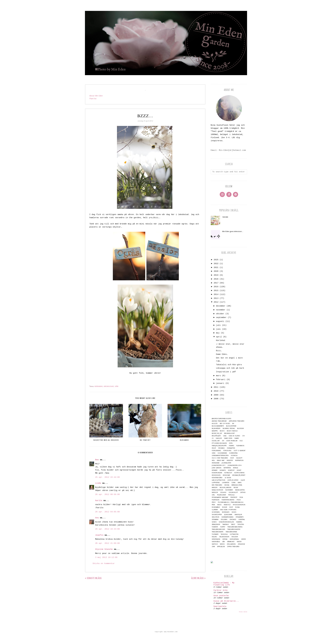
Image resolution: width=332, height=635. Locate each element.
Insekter (230, 460)
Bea (97, 460)
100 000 (225, 217)
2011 (216, 387)
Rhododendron (239, 504)
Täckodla (224, 534)
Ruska (237, 507)
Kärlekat (220, 340)
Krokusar (109, 386)
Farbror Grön (220, 590)
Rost (231, 507)
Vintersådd (216, 541)
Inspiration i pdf (226, 372)
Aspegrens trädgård (236, 421)
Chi (243, 436)
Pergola (231, 495)
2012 (216, 302)
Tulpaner (215, 534)
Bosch (222, 431)
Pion (241, 497)
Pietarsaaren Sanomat (220, 497)
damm (236, 438)
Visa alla (243, 612)
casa (224, 436)
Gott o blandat (239, 450)
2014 (216, 294)
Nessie (236, 487)
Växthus (215, 544)
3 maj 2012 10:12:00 (106, 557)
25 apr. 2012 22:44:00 (107, 477)
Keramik (99, 386)
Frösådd (221, 448)
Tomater (215, 527)
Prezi (214, 502)
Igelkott (239, 458)
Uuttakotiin (234, 534)
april (219, 337)
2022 (216, 264)
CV (212, 438)
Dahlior (219, 438)
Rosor (224, 507)
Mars (239, 482)
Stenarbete (240, 517)
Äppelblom (221, 546)
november (220, 310)
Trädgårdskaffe (217, 532)
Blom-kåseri (216, 428)
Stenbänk (215, 519)
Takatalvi (225, 524)
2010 (216, 391)
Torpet (222, 527)
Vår (116, 386)
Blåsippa (214, 431)
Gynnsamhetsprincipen (220, 455)
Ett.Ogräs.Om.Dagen (219, 443)
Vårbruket (230, 541)
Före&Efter (231, 448)
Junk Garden (216, 468)
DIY (223, 440)
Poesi (239, 500)
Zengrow (241, 544)
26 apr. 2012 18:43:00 (107, 529)
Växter (239, 541)
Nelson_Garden (225, 487)
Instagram (215, 463)
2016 (216, 287)
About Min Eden (96, 95)
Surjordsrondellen (226, 522)
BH (233, 423)
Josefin (99, 535)
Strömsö (233, 519)
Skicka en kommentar (104, 563)
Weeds (222, 544)
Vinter (243, 539)
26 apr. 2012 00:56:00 (107, 494)
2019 (216, 275)
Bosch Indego (232, 431)
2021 (216, 267)
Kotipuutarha (239, 472)
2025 (216, 260)
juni (218, 329)
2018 (216, 279)
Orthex (242, 492)
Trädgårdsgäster (233, 529)
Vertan (224, 539)
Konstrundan (217, 472)
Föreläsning (216, 450)
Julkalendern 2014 (234, 465)
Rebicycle (227, 504)
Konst (239, 470)
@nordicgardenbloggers (221, 418)
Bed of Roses (225, 423)
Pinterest (233, 497)
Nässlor (215, 492)
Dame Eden (228, 438)
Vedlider (234, 536)
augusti (220, 321)
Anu (97, 518)
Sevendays (225, 512)
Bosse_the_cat (217, 433)
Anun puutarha (221, 596)
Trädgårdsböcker (218, 529)
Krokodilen (216, 475)
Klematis (223, 470)
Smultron (215, 517)
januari (220, 383)
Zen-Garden (231, 544)
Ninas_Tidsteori (217, 490)
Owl (213, 495)
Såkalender (216, 524)
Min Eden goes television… (232, 231)
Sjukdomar (228, 514)
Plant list (92, 98)
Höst (232, 458)
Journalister (226, 463)
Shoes (234, 512)
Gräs (213, 453)
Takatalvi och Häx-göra (229, 365)
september (221, 317)
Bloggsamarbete (218, 426)
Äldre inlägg (197, 578)
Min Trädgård (217, 485)
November (229, 490)
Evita (230, 443)
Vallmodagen (224, 536)
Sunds (214, 522)
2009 (216, 395)
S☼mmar (215, 509)
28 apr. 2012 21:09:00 (107, 543)
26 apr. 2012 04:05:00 (107, 512)
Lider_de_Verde (232, 480)
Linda (98, 483)
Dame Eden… (222, 354)
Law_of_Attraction (218, 480)
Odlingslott (233, 492)
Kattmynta (227, 468)
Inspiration (239, 460)
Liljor (243, 480)
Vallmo (214, 536)
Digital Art (216, 440)
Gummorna (233, 453)
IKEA (213, 460)
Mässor (214, 487)
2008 (216, 399)
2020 (216, 271)
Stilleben (224, 519)
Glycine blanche (104, 549)
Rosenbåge (216, 507)
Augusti (214, 423)
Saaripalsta (219, 606)
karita (98, 501)
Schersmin (216, 512)
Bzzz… (219, 351)
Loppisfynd (216, 482)
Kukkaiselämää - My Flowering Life (223, 584)
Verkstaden (216, 539)
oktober (220, 314)
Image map (220, 460)
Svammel (239, 522)
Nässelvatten (240, 490)
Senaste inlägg (94, 578)
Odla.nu (223, 492)
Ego (241, 440)
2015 (216, 291)
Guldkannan (222, 453)
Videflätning (234, 539)
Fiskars (231, 445)
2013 (216, 298)
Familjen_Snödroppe (219, 445)
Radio (219, 504)
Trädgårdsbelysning (235, 527)
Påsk (213, 504)
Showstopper (217, 514)
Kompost (231, 470)
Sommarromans (227, 517)
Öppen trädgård (233, 546)
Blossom (240, 428)
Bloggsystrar (231, 426)
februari (220, 380)
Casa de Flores (234, 436)
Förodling (227, 450)
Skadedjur (238, 514)
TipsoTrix (240, 524)
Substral (241, 519)
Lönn (233, 482)
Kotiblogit (228, 472)
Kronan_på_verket (238, 475)
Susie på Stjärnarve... (226, 601)
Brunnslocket (229, 433)
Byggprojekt (216, 436)
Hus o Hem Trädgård (220, 458)
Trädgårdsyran (231, 532)
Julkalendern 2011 (218, 465)
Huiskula (234, 455)
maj (218, 333)
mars (218, 376)
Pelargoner (221, 495)
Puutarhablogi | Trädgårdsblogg (230, 502)
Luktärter (225, 482)
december (220, 306)
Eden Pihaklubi (231, 440)
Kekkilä (235, 468)
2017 (216, 283)
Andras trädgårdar (219, 421)
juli (218, 325)
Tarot (233, 524)
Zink (213, 546)
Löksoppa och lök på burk (230, 368)
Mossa (226, 485)
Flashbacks (240, 445)
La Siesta (228, 477)
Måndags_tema (236, 485)
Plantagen (215, 500)
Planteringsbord (228, 500)
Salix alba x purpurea (228, 509)
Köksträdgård (217, 477)
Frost (214, 448)
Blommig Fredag (229, 428)
